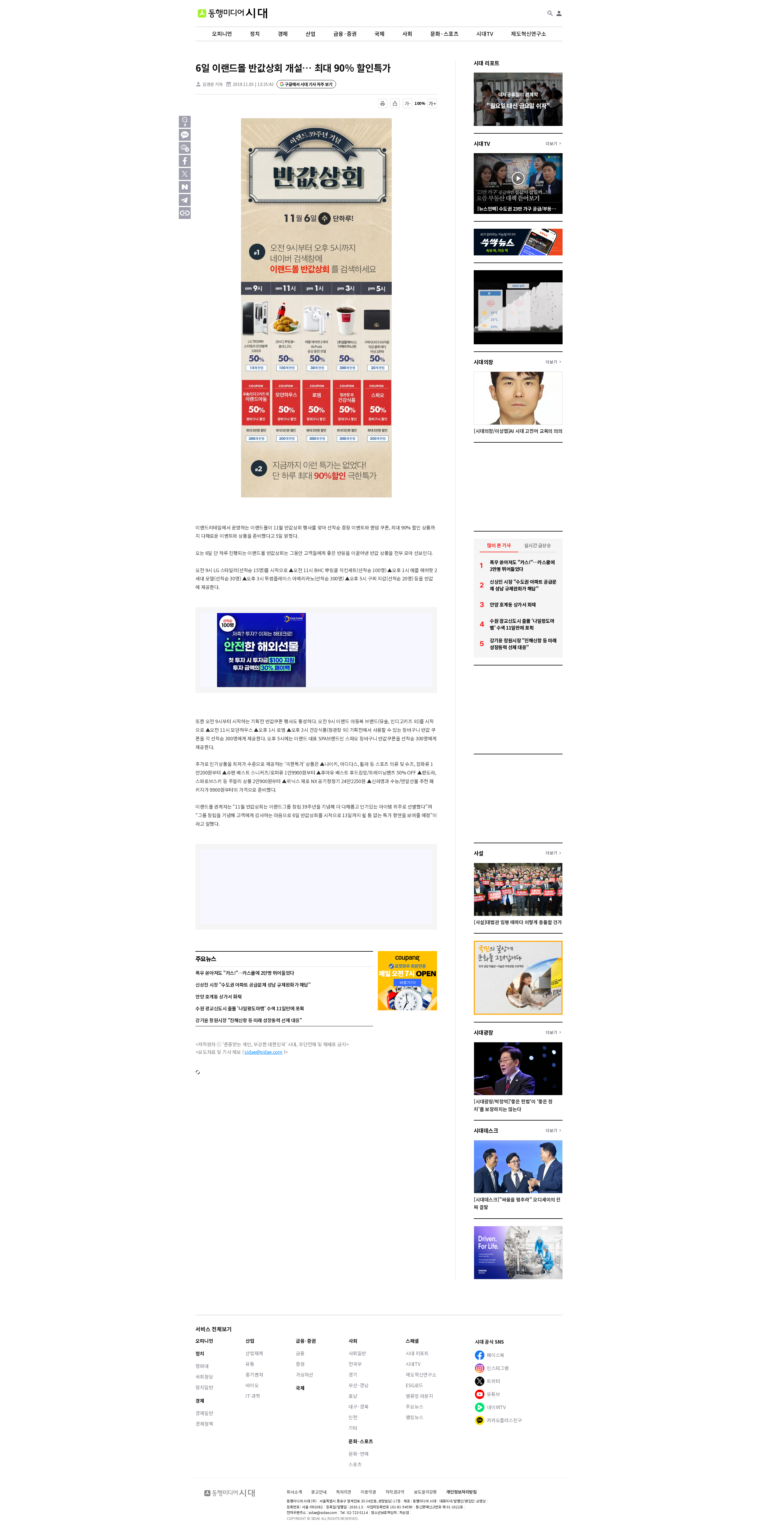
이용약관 (368, 1491)
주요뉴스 (414, 1406)
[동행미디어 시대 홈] (232, 13)
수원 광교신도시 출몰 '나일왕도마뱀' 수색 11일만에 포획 (249, 1008)
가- (407, 103)
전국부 (355, 1363)
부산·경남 (359, 1385)
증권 (300, 1363)
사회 (407, 34)
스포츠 (355, 1464)
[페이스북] (185, 161)
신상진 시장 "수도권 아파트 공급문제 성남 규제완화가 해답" (252, 984)
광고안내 (318, 1492)
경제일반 (204, 1413)
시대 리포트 (487, 63)
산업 (311, 34)
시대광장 (483, 1032)
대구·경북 (359, 1406)
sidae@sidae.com (263, 1051)
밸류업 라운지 (419, 1395)
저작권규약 (395, 1491)
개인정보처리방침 (461, 1491)
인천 (353, 1417)
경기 (353, 1374)
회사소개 (294, 1492)
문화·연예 (359, 1453)
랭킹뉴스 (414, 1417)
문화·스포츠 (444, 34)
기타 (353, 1427)
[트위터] (185, 174)
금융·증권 (345, 34)
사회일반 (357, 1353)
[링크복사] (185, 213)
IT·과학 (252, 1395)
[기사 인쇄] (382, 103)
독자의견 (343, 1492)
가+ (432, 103)
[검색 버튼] (550, 13)
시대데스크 (486, 1130)
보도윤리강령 (425, 1492)
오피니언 (222, 34)
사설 (479, 853)
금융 (300, 1353)
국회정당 (204, 1376)
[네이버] (185, 187)
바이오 (252, 1385)
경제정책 (204, 1423)
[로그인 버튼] (559, 13)
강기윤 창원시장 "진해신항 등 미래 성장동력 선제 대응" (248, 1020)
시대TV (484, 34)
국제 (380, 34)
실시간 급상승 (537, 545)
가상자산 (304, 1374)
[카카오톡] (185, 135)
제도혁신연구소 (528, 34)
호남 (353, 1395)
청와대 (202, 1365)
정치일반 (204, 1387)
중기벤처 (254, 1374)
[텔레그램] (185, 200)
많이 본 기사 (499, 545)
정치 (255, 34)
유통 (249, 1363)
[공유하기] (395, 103)
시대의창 (483, 362)
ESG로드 (414, 1385)
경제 (283, 34)
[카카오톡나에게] (185, 148)
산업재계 (254, 1353)
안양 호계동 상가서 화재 (218, 996)
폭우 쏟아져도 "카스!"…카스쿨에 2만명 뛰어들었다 (244, 972)
